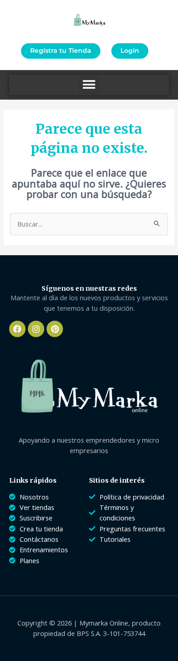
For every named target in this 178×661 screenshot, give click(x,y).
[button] (89, 85)
